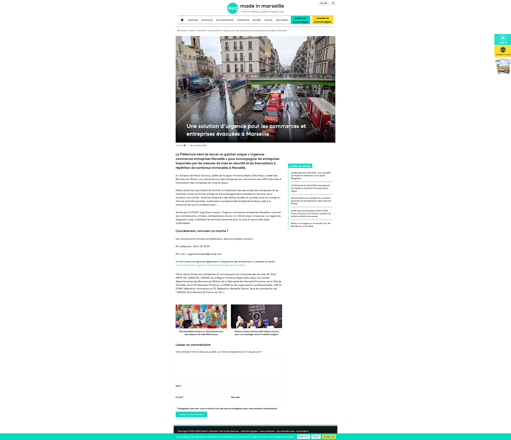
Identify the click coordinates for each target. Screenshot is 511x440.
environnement (225, 19)
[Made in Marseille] (255, 8)
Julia (181, 145)
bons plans (282, 19)
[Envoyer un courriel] (185, 145)
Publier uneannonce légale (300, 20)
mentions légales (249, 430)
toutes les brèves (300, 165)
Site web (235, 397)
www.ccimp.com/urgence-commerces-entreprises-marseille (210, 265)
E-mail (180, 397)
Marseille (201, 30)
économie (207, 19)
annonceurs (302, 430)
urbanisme (243, 19)
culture (268, 19)
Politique (193, 19)
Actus (192, 30)
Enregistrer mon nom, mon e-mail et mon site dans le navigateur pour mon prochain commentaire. (227, 408)
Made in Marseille (209, 430)
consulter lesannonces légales (322, 20)
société (257, 19)
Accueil (183, 30)
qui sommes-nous (285, 430)
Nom (179, 385)
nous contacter (267, 430)
